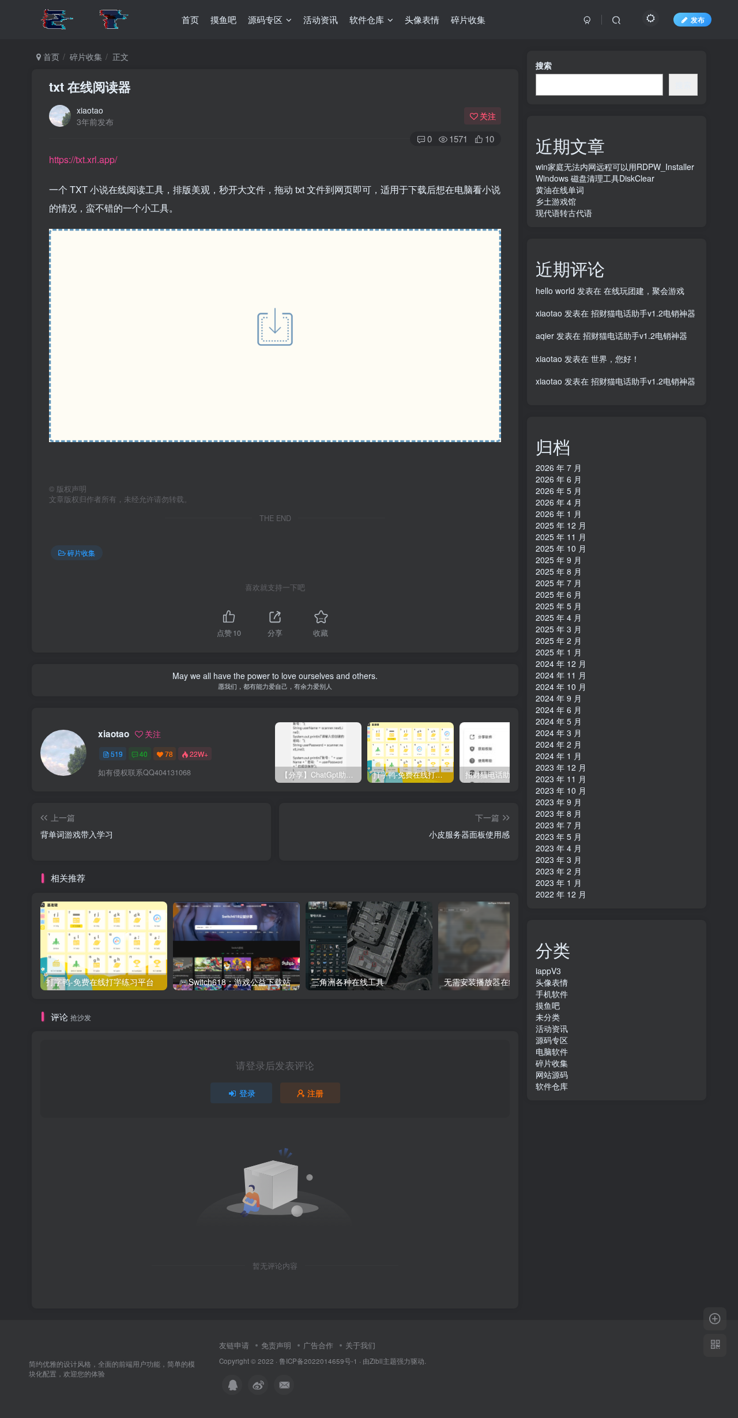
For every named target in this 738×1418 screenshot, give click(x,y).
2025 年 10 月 (561, 548)
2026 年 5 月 (559, 490)
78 (169, 754)
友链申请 (234, 1345)
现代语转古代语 (564, 212)
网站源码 (552, 1074)
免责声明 (276, 1345)
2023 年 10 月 (561, 790)
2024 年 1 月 (559, 755)
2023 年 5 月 (559, 836)
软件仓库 (552, 1086)
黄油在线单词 (560, 189)
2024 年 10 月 (561, 686)
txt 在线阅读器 (90, 86)
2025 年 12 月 (561, 525)
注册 (315, 1093)
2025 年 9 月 (559, 559)
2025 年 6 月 (559, 594)
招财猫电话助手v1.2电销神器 (643, 313)
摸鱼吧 (548, 1005)
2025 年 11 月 (561, 536)
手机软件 (552, 994)
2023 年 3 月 (559, 859)
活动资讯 (552, 1028)
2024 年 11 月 (561, 675)
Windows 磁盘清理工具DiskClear (595, 178)
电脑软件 (552, 1051)
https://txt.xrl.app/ (83, 159)
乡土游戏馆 (556, 201)
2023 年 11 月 (561, 779)
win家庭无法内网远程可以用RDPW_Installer (615, 166)
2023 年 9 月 (559, 802)
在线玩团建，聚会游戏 (644, 290)
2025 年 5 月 (559, 606)
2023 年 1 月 (559, 882)
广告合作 (318, 1345)
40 (144, 754)
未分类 (548, 1017)
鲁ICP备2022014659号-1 (318, 1361)
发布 (698, 19)
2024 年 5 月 (559, 721)
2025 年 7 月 (559, 583)
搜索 (544, 65)
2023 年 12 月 (561, 767)
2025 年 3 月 (559, 629)
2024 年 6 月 (559, 709)
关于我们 (360, 1345)
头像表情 (552, 982)
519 (117, 754)
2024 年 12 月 (561, 663)
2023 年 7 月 (559, 825)
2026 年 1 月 (559, 513)
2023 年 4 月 (559, 848)
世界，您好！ (615, 358)
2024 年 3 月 (559, 732)
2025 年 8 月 (559, 571)
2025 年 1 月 (559, 652)
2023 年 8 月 (559, 813)
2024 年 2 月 (559, 744)
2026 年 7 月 (559, 467)
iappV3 (548, 970)
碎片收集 (86, 56)
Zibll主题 (383, 1361)
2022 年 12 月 (561, 894)
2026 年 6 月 (559, 479)
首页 (50, 56)
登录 (247, 1093)
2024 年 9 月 (559, 698)
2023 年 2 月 (559, 871)
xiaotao (90, 110)
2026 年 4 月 (559, 502)
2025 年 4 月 (559, 617)
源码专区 (552, 1040)
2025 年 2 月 (559, 640)
